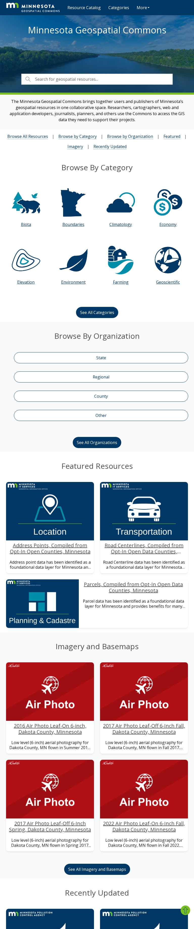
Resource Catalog (84, 7)
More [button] (142, 7)
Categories (118, 7)
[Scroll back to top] (185, 910)
